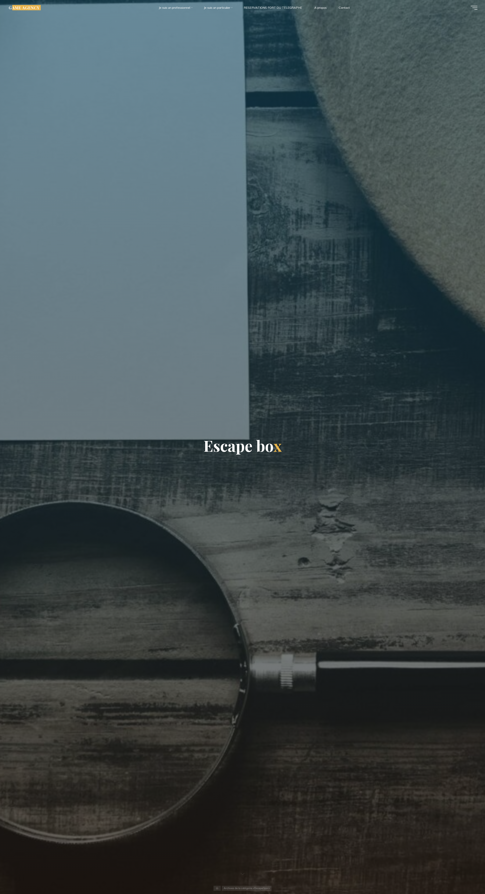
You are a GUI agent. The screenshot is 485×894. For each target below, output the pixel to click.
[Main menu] (474, 8)
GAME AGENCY (24, 7)
